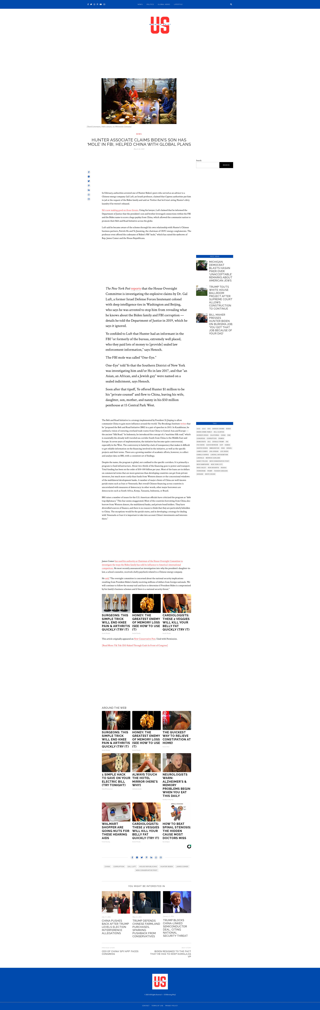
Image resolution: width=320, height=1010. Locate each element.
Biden (228, 429)
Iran (223, 448)
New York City (217, 464)
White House (210, 474)
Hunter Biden (166, 866)
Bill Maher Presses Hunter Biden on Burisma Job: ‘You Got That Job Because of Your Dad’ (221, 324)
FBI (227, 442)
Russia (223, 467)
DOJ (209, 442)
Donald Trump (218, 442)
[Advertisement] (160, 59)
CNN (228, 435)
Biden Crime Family (204, 432)
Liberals (200, 458)
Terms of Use (157, 1006)
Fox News (200, 445)
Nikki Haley (201, 467)
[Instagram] (94, 4)
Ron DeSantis (213, 467)
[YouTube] (100, 4)
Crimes (221, 438)
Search (198, 160)
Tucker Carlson (221, 471)
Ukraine (200, 474)
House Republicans (148, 866)
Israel (229, 448)
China (107, 866)
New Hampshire (203, 464)
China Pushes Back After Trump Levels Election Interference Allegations (115, 927)
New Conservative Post (145, 638)
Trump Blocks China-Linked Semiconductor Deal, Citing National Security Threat (175, 928)
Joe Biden (224, 451)
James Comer (182, 866)
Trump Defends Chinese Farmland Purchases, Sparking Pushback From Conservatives (146, 928)
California (214, 435)
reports (136, 288)
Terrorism (201, 471)
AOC (209, 429)
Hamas (227, 445)
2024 (204, 429)
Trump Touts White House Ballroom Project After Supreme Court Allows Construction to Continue (220, 297)
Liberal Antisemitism (219, 454)
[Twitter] (91, 4)
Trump (209, 471)
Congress (201, 438)
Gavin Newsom (212, 445)
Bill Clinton (219, 432)
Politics (150, 4)
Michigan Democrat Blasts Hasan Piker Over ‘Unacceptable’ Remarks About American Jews (220, 271)
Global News (164, 4)
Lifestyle (178, 4)
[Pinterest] (97, 4)
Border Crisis (202, 435)
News (140, 4)
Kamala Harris (203, 454)
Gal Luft (132, 866)
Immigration (214, 448)
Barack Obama (218, 429)
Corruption (119, 866)
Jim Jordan (213, 451)
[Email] (104, 4)
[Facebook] (88, 4)
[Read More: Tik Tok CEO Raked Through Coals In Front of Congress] (135, 645)
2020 (198, 429)
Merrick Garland (213, 458)
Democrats (201, 442)
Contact (146, 1006)
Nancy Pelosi (202, 461)
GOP (221, 445)
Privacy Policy (171, 1006)
